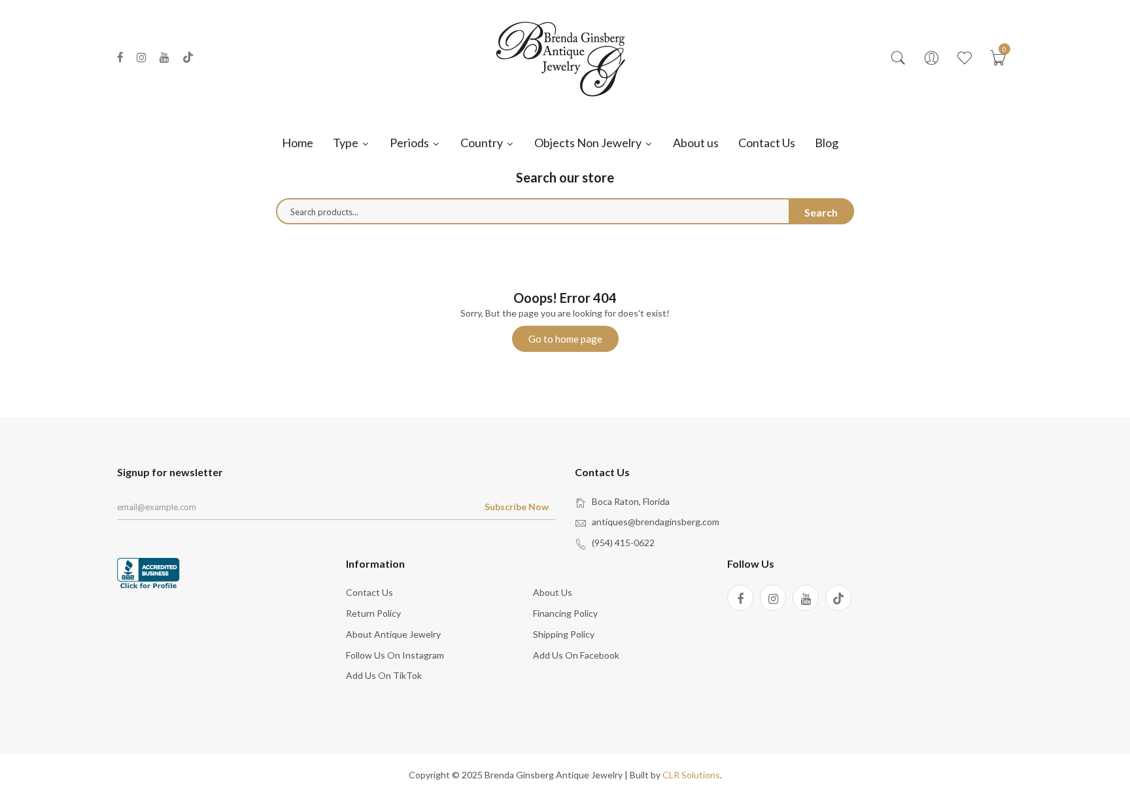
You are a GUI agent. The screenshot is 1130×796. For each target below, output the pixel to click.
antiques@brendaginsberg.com (655, 521)
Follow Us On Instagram (395, 655)
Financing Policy (565, 613)
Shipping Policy (563, 634)
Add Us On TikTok (384, 675)
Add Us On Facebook (576, 655)
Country (482, 142)
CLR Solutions (691, 774)
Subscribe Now (517, 506)
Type (346, 142)
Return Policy (373, 613)
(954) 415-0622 (623, 542)
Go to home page (565, 339)
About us (696, 142)
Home (297, 142)
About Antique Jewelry (393, 634)
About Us (552, 592)
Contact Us (766, 142)
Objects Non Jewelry (588, 142)
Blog (826, 142)
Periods (410, 142)
